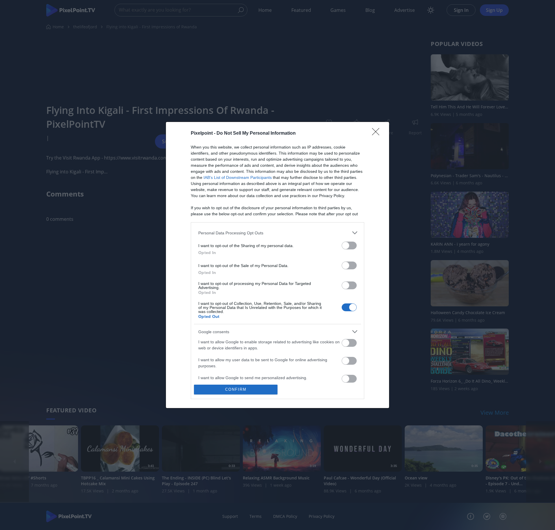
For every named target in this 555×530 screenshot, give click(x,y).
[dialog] (277, 264)
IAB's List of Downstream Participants (238, 177)
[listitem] (277, 233)
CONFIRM (236, 389)
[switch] (349, 245)
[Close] (377, 133)
